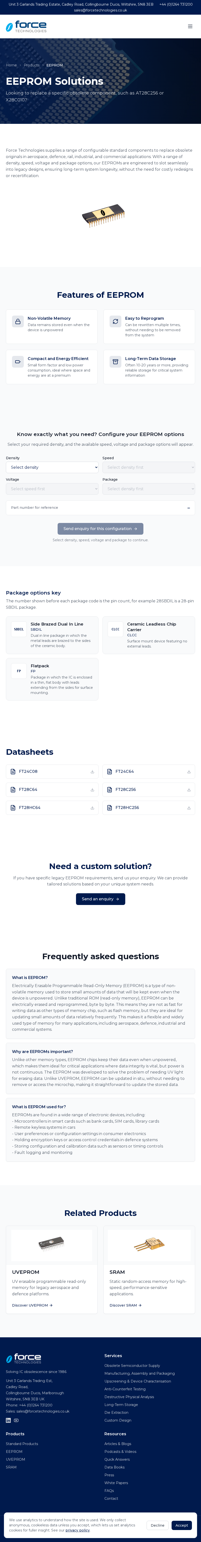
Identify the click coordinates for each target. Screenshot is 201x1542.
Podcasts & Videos (120, 1451)
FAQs (109, 1491)
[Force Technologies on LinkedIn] (8, 1420)
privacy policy (77, 1530)
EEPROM (14, 1451)
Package (110, 479)
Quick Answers (117, 1459)
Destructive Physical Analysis (129, 1397)
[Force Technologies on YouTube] (16, 1420)
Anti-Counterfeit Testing (125, 1389)
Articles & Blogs (117, 1444)
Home (11, 65)
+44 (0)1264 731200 (176, 4)
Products (31, 65)
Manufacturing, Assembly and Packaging (139, 1373)
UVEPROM (15, 1459)
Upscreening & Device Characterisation (137, 1381)
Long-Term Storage (121, 1405)
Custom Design (117, 1420)
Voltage (12, 479)
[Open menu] (190, 26)
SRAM (11, 1467)
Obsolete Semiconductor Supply (132, 1365)
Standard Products (22, 1444)
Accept (182, 1525)
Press (109, 1475)
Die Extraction (116, 1412)
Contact (111, 1498)
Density (13, 458)
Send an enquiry (97, 899)
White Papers (116, 1483)
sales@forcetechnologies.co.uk (100, 10)
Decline (157, 1525)
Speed (108, 458)
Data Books (114, 1467)
